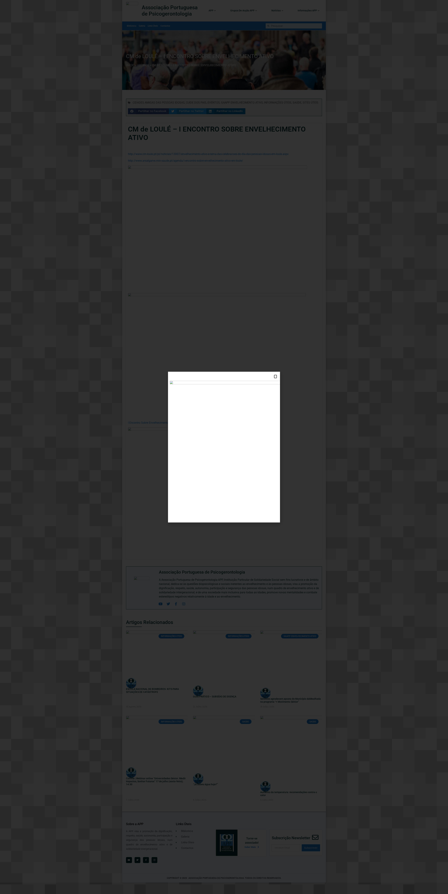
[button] (275, 376)
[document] (224, 447)
